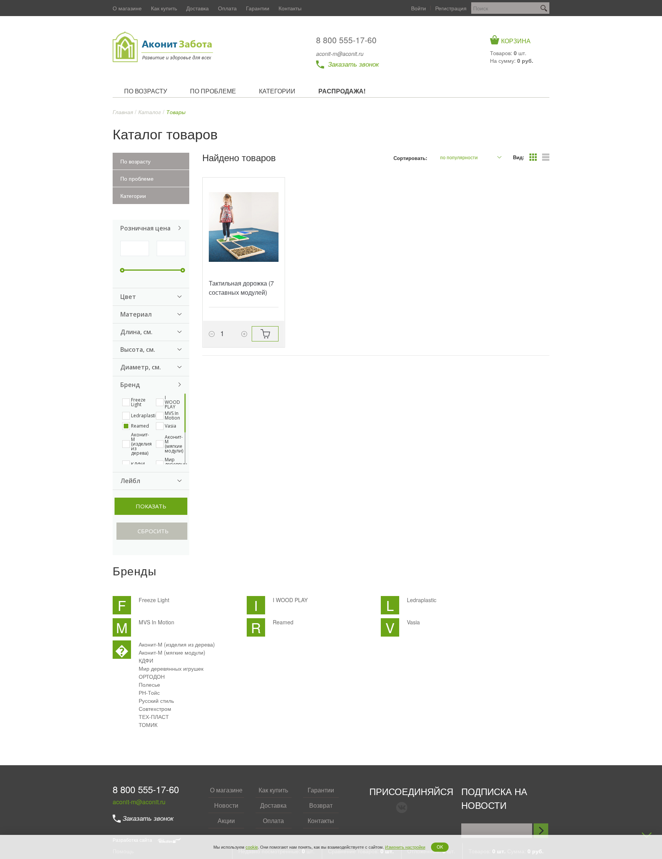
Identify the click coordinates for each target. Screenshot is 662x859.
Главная (123, 112)
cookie (252, 847)
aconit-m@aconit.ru (340, 53)
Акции (226, 820)
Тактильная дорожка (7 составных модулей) (241, 288)
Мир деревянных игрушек (171, 668)
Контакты (290, 8)
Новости (226, 805)
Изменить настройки (405, 847)
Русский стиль (156, 700)
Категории (133, 195)
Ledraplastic (421, 600)
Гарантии (257, 8)
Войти (418, 8)
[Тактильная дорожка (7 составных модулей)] (244, 227)
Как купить (164, 8)
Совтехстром (155, 708)
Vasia (413, 622)
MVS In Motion (156, 622)
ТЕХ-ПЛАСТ (154, 716)
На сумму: (511, 60)
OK (440, 847)
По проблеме (137, 178)
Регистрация (451, 8)
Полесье (149, 684)
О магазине (127, 8)
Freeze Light (154, 600)
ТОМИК (148, 724)
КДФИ (146, 660)
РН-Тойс (149, 692)
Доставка (197, 8)
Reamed (283, 622)
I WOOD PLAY (290, 600)
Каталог (149, 112)
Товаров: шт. (508, 53)
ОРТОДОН (152, 676)
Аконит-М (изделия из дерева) (177, 644)
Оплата (227, 8)
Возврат (321, 805)
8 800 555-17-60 (346, 40)
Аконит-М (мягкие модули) (172, 652)
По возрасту (135, 161)
